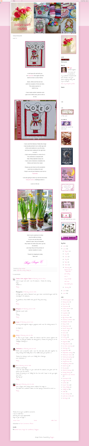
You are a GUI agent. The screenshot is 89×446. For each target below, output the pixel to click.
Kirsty (17, 335)
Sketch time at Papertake (68, 270)
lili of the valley (67, 339)
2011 (64, 291)
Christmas (65, 306)
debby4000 (18, 309)
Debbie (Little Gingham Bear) (23, 279)
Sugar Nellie (66, 381)
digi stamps (66, 317)
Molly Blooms (66, 344)
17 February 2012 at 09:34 (26, 335)
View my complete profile (68, 84)
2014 (64, 246)
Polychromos (66, 361)
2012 (64, 249)
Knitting (64, 337)
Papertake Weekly (21, 270)
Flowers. (65, 331)
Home (35, 420)
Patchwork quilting (67, 357)
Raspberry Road (67, 364)
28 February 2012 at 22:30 (27, 384)
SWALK (64, 383)
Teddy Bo (28, 270)
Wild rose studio (67, 396)
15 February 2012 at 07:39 (28, 309)
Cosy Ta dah (67, 279)
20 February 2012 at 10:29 (29, 349)
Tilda (64, 392)
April (66, 262)
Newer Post (16, 420)
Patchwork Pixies (67, 355)
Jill (16, 365)
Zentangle (65, 398)
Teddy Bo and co (30, 179)
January (67, 287)
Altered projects (67, 300)
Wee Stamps (66, 394)
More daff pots (68, 284)
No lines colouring (67, 346)
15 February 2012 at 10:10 (26, 322)
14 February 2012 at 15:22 (38, 279)
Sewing (64, 368)
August (67, 251)
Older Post (54, 420)
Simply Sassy (66, 372)
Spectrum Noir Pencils (69, 375)
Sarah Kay (65, 366)
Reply (17, 287)
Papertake (31, 75)
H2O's (64, 333)
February (67, 268)
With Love (66, 281)
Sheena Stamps (67, 370)
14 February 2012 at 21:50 (29, 292)
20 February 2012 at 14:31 (24, 365)
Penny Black (66, 359)
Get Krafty (67, 274)
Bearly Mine (66, 302)
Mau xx (18, 384)
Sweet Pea (66, 385)
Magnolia (65, 342)
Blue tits (65, 304)
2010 (64, 293)
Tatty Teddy (66, 387)
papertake (65, 350)
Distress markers (67, 320)
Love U (66, 276)
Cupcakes (65, 313)
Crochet (65, 311)
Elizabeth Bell (66, 322)
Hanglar (64, 335)
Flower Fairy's (66, 328)
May (66, 259)
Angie (70, 68)
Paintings (65, 348)
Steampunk (66, 378)
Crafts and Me (66, 309)
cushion (65, 315)
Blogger (52, 437)
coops (17, 322)
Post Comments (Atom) (26, 424)
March (66, 265)
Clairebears (19, 349)
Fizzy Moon (66, 326)
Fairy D (65, 324)
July (66, 254)
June (66, 257)
